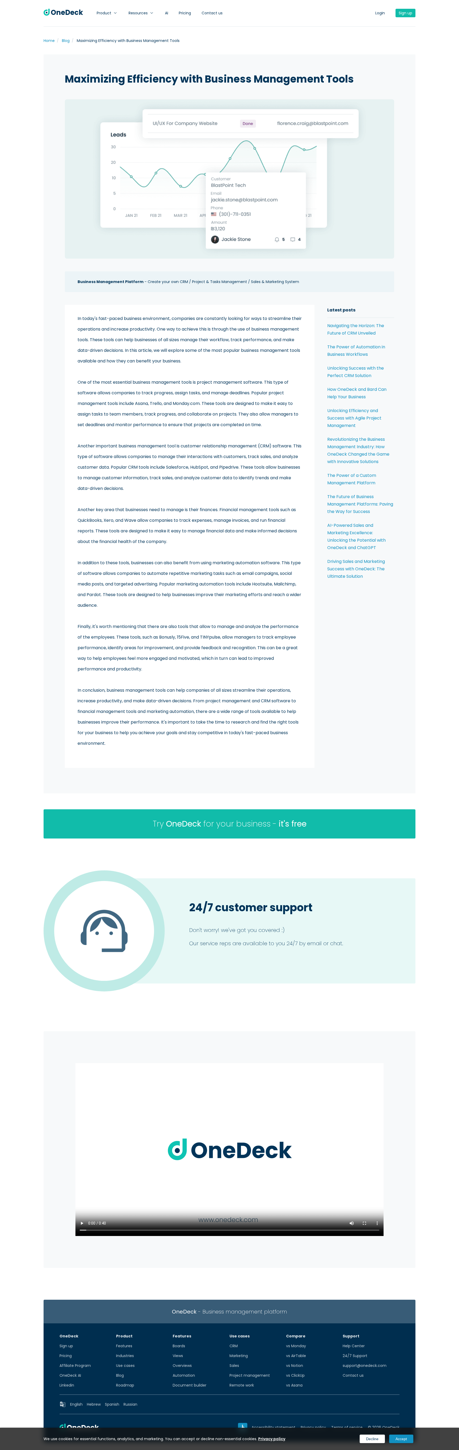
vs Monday (296, 1346)
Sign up (405, 13)
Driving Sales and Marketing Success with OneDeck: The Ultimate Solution (356, 568)
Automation (184, 1375)
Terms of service (347, 1427)
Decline (372, 1439)
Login (380, 13)
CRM (234, 1346)
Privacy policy (313, 1427)
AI (166, 13)
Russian (130, 1404)
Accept (401, 1439)
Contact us (212, 13)
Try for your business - (230, 823)
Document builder (189, 1385)
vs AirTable (296, 1355)
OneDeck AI (70, 1375)
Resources (138, 13)
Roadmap (125, 1385)
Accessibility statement (273, 1427)
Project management (250, 1375)
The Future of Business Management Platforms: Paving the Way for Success (360, 504)
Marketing (239, 1355)
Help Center (354, 1346)
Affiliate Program (75, 1365)
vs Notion (294, 1365)
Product (104, 13)
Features (124, 1346)
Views (178, 1355)
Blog (120, 1375)
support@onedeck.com (364, 1365)
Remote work (242, 1385)
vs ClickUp (295, 1375)
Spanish (112, 1404)
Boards (179, 1346)
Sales (234, 1365)
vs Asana (294, 1385)
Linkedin (67, 1385)
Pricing (185, 13)
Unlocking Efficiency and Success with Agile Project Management (354, 418)
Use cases (125, 1365)
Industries (125, 1355)
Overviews (182, 1365)
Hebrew (94, 1404)
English (76, 1404)
